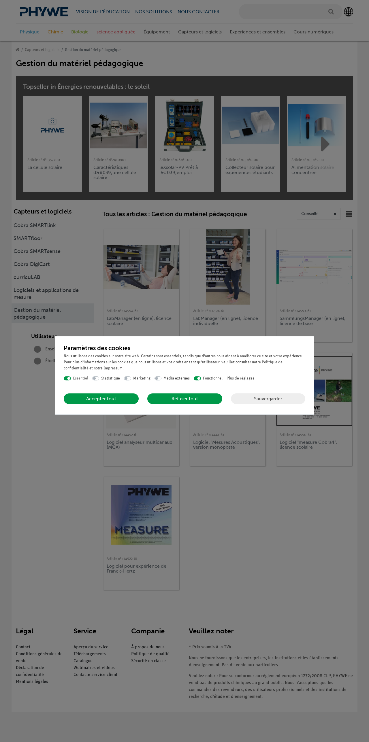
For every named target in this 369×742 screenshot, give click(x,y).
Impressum (113, 368)
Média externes (176, 378)
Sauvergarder (268, 398)
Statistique (110, 378)
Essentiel (80, 378)
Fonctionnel (213, 378)
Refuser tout (185, 398)
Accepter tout (101, 398)
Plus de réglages (240, 378)
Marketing (141, 378)
